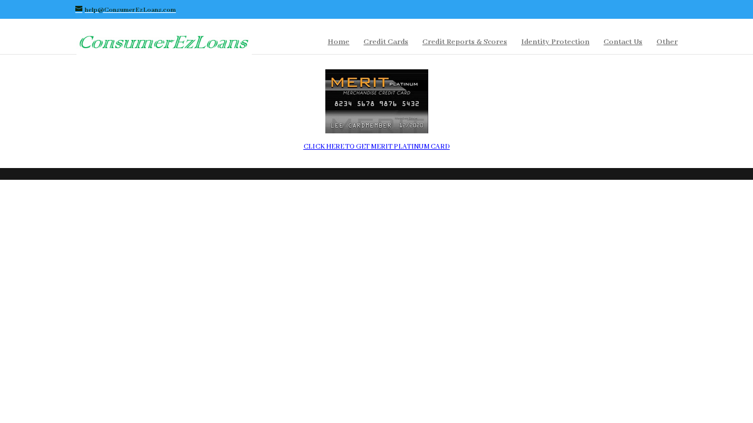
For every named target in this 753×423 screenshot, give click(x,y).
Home (338, 42)
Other (667, 42)
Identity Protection (555, 42)
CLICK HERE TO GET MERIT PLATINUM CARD (377, 146)
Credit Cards (386, 42)
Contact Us (623, 42)
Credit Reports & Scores (464, 42)
